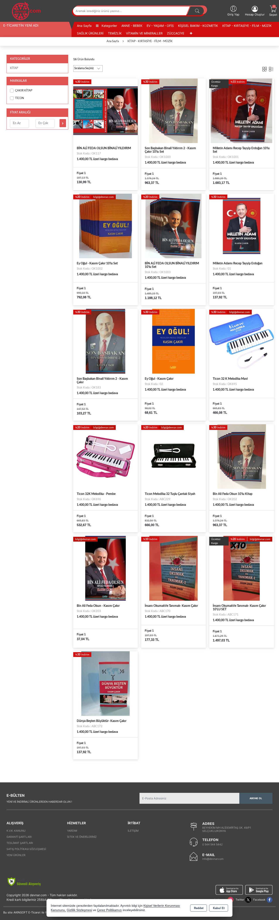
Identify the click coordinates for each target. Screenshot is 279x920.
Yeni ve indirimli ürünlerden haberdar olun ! (39, 801)
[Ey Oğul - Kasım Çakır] (173, 341)
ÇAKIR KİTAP (23, 90)
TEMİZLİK (115, 33)
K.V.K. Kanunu (16, 830)
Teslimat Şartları (20, 843)
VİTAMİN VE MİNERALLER (144, 33)
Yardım (72, 830)
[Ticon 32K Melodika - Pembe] (105, 456)
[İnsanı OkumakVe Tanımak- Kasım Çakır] (173, 568)
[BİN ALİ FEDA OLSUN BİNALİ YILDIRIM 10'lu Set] (173, 225)
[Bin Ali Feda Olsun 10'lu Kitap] (241, 456)
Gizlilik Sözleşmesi (79, 910)
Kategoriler (109, 25)
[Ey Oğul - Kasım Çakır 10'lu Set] (105, 225)
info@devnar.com (212, 858)
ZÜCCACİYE (175, 33)
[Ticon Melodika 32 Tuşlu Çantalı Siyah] (173, 456)
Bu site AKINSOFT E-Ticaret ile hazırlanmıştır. (33, 912)
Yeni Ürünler (16, 855)
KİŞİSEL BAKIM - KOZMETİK (198, 25)
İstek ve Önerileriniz (82, 836)
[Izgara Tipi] (264, 68)
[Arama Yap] (197, 11)
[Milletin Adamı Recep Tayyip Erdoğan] (241, 225)
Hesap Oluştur (255, 14)
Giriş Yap (233, 14)
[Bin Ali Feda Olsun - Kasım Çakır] (105, 568)
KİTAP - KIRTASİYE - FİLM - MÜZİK (247, 25)
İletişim (133, 830)
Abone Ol (256, 798)
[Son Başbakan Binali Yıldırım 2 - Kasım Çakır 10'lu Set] (173, 110)
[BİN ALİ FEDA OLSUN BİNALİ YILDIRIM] (105, 110)
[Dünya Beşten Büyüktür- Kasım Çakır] (105, 683)
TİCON (19, 98)
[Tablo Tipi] (271, 68)
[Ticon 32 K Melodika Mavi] (241, 341)
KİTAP (14, 68)
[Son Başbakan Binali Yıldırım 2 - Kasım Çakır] (105, 341)
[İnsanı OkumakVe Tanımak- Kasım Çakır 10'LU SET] (241, 568)
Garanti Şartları (19, 836)
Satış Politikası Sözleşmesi (26, 849)
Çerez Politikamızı (109, 910)
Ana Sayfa (84, 25)
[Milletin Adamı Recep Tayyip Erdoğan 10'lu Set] (241, 110)
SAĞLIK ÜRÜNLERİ (90, 33)
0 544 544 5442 (212, 844)
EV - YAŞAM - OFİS (160, 25)
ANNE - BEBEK (131, 25)
